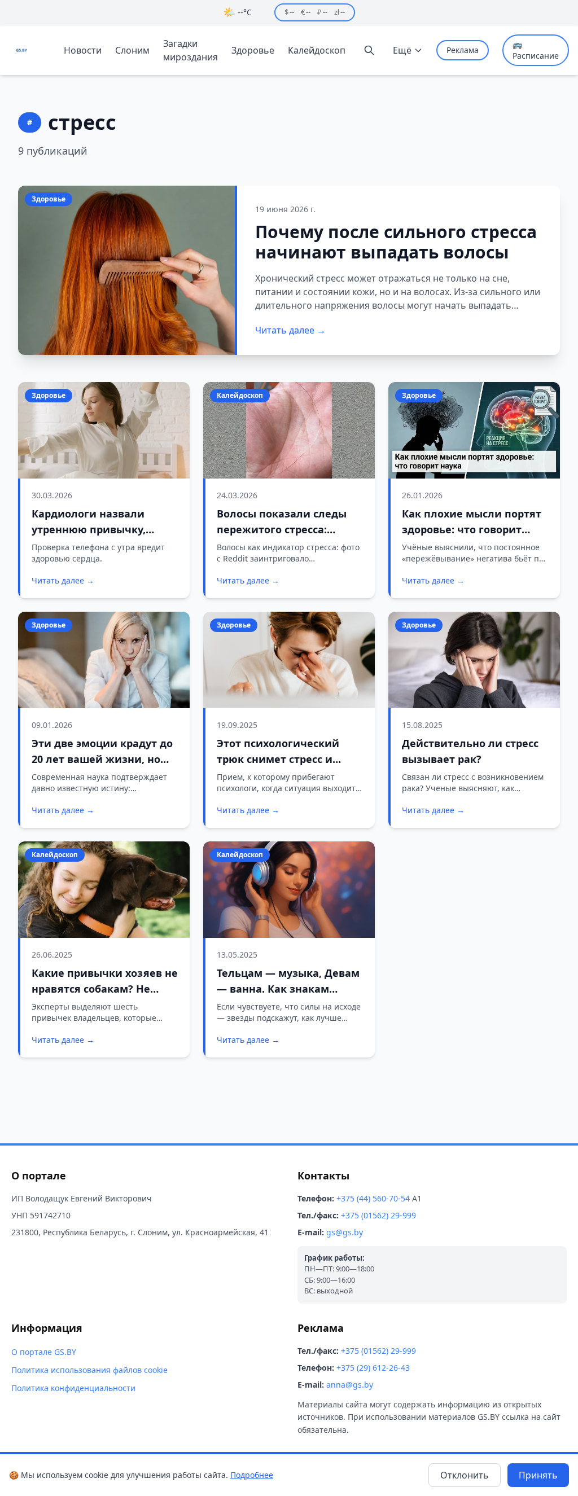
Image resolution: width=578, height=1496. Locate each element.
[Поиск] (369, 50)
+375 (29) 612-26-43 (373, 1367)
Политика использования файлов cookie (89, 1370)
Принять (538, 1475)
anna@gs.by (349, 1384)
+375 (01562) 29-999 (378, 1215)
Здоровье (252, 50)
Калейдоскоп (316, 50)
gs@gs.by (344, 1232)
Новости (83, 50)
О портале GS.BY (43, 1351)
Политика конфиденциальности (73, 1388)
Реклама (462, 50)
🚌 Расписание (536, 50)
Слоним (132, 50)
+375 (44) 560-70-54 (373, 1198)
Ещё (402, 50)
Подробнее (251, 1474)
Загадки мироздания (190, 50)
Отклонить (464, 1475)
